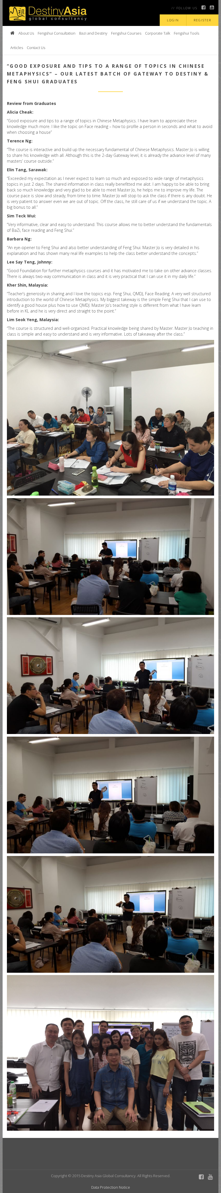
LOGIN (173, 20)
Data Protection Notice (110, 1187)
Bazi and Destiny (93, 33)
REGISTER (202, 20)
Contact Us (36, 47)
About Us (26, 33)
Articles (16, 47)
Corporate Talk (157, 33)
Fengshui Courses (126, 33)
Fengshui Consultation (56, 33)
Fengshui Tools (186, 33)
